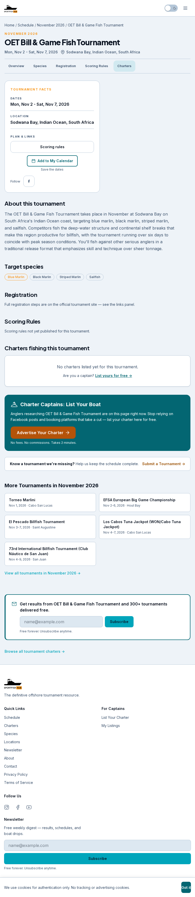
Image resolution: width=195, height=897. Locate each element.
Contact (10, 766)
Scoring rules (52, 147)
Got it (186, 887)
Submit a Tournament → (163, 464)
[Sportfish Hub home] (10, 8)
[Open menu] (185, 8)
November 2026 (50, 25)
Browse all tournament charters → (35, 651)
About (9, 758)
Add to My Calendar (55, 161)
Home (9, 25)
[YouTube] (29, 807)
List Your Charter (115, 717)
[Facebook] (29, 181)
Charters (124, 66)
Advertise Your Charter (40, 432)
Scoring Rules (96, 66)
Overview (16, 66)
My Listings (111, 725)
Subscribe (119, 621)
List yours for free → (113, 375)
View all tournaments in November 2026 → (42, 573)
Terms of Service (18, 782)
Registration (66, 66)
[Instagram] (6, 807)
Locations (12, 742)
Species (40, 66)
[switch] (171, 8)
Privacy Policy (16, 774)
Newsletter (13, 750)
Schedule (26, 25)
